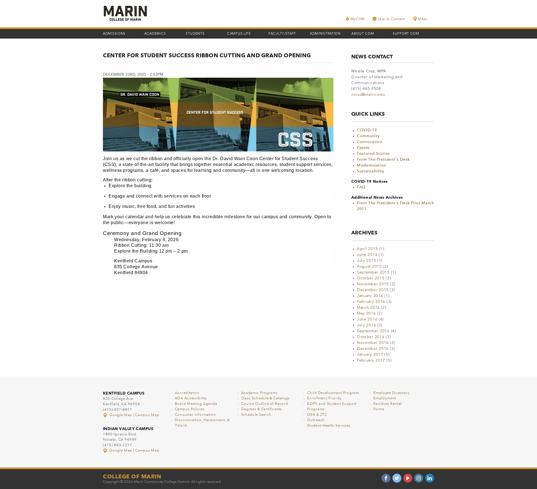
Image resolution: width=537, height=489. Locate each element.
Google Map (121, 415)
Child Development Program (333, 393)
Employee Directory (391, 393)
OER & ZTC (317, 415)
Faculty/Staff (282, 33)
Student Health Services (328, 426)
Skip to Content (391, 19)
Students (195, 33)
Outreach (316, 420)
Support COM (406, 33)
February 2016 (371, 302)
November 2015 (373, 284)
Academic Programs (259, 393)
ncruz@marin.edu (368, 95)
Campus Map (147, 415)
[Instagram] (418, 478)
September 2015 (373, 272)
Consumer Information (195, 415)
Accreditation (187, 393)
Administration (325, 33)
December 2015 (372, 290)
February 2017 (371, 360)
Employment (384, 398)
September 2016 (373, 331)
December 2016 (372, 349)
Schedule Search (256, 415)
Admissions (114, 33)
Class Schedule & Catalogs (265, 398)
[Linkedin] (429, 478)
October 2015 (370, 278)
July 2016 (366, 325)
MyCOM (358, 19)
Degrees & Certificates (261, 409)
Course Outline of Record (264, 404)
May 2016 (366, 313)
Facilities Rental (387, 404)
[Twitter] (396, 478)
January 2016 (370, 296)
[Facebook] (385, 478)
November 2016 (373, 343)
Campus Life (239, 33)
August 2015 (369, 267)
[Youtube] (407, 478)
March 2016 (368, 308)
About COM (362, 33)
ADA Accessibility (191, 398)
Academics (155, 33)
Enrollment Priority (324, 398)
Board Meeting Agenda (196, 404)
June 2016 (367, 319)
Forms (379, 409)
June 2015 (367, 255)
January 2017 (370, 355)
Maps (422, 19)
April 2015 (367, 249)
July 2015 (366, 261)
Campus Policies (190, 409)
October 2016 (370, 337)
